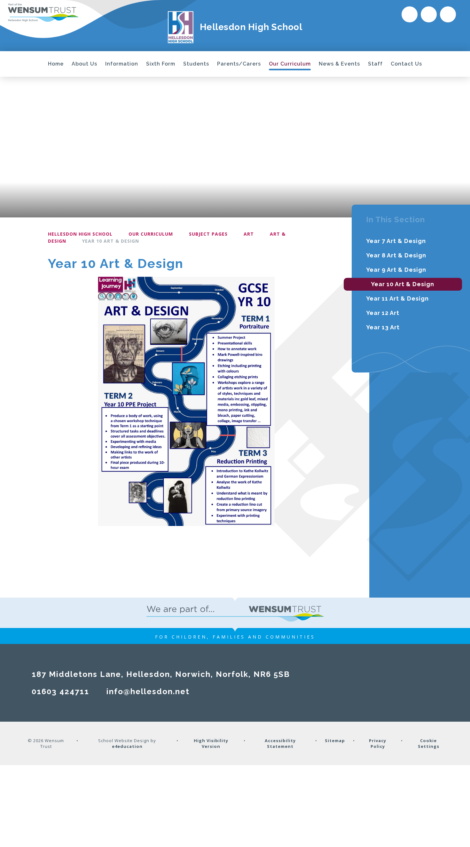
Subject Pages (208, 234)
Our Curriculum (151, 234)
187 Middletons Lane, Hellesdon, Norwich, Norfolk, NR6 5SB (161, 674)
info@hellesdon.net (148, 691)
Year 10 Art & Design (110, 241)
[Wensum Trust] (43, 12)
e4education (127, 746)
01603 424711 (60, 691)
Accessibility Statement (280, 743)
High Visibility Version (211, 743)
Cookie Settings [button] (428, 743)
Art (249, 234)
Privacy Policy (377, 743)
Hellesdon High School (80, 234)
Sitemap (335, 740)
